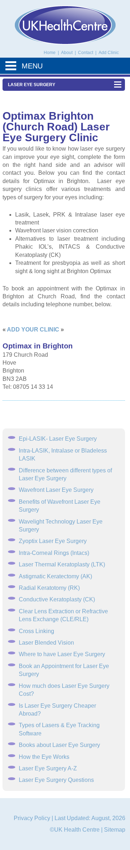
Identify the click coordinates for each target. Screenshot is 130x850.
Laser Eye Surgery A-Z (48, 768)
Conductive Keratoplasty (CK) (57, 599)
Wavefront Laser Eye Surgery (56, 490)
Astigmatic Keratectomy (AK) (55, 576)
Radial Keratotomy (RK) (49, 588)
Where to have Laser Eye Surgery (62, 654)
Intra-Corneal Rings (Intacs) (54, 553)
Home (50, 52)
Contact (86, 52)
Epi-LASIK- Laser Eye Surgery (58, 439)
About (67, 52)
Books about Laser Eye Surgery (59, 745)
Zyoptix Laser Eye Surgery (53, 541)
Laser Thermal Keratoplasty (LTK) (62, 564)
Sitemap (114, 830)
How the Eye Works (44, 757)
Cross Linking (36, 631)
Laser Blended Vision (46, 643)
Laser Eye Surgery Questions (56, 780)
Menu (32, 66)
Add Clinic (109, 52)
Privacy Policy (32, 818)
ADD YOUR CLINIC (33, 329)
